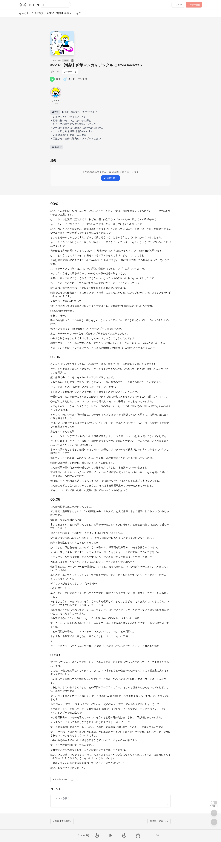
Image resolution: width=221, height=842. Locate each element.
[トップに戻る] (214, 813)
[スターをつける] (52, 72)
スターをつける (59, 779)
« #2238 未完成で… (62, 821)
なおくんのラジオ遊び (31, 13)
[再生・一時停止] (110, 835)
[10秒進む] (124, 835)
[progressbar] (110, 829)
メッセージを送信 (77, 79)
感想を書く (112, 178)
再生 (58, 79)
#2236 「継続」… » (159, 821)
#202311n (57, 147)
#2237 (55, 112)
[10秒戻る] (97, 835)
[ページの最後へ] (214, 822)
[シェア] (58, 71)
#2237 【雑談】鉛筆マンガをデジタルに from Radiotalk (96, 65)
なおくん (56, 100)
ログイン (177, 4)
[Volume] (85, 835)
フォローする (70, 71)
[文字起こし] (72, 60)
